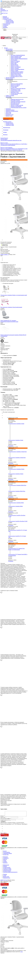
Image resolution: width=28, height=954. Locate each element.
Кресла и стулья (19, 143)
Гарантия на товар (10, 125)
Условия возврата (7, 870)
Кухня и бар (18, 140)
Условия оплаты (9, 122)
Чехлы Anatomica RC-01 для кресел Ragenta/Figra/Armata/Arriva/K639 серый (9, 321)
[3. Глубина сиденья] (2, 660)
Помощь (5, 866)
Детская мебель (4, 140)
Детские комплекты (11, 143)
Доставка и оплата (7, 19)
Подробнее (10, 445)
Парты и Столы (4, 143)
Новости (5, 859)
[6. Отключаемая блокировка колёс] (2, 767)
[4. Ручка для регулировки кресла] (2, 695)
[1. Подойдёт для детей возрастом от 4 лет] (2, 592)
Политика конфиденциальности (10, 872)
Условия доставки (10, 124)
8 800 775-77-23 (4, 13)
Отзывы (5, 26)
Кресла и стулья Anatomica (6, 148)
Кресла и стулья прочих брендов (15, 149)
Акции (4, 860)
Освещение (12, 145)
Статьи (4, 875)
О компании (6, 858)
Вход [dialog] (2, 8)
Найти (5, 30)
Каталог (6, 47)
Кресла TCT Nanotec (16, 148)
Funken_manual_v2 (5, 254)
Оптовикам (5, 25)
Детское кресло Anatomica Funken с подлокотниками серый (14, 295)
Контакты (3, 9)
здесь (21, 951)
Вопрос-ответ (6, 876)
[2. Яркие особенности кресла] (2, 627)
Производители (6, 23)
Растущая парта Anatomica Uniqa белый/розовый (11, 307)
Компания (5, 856)
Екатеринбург (4, 10)
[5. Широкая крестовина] (2, 727)
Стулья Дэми (5, 149)
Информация (6, 864)
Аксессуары (7, 145)
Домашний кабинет (11, 140)
